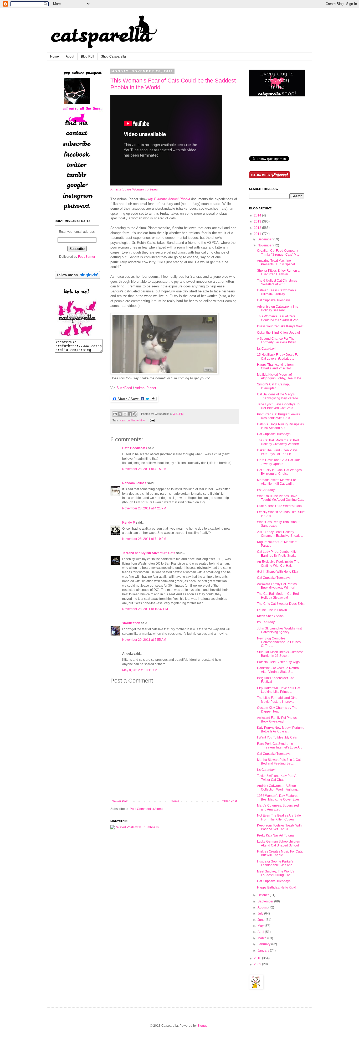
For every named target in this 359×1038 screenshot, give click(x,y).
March (262, 938)
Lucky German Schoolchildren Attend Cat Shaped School (278, 843)
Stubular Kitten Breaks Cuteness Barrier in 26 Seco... (280, 654)
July (260, 913)
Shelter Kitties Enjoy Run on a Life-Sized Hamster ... (278, 272)
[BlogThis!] (119, 414)
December (265, 239)
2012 (257, 228)
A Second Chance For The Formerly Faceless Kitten (276, 340)
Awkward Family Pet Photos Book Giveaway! (277, 719)
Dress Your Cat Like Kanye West (280, 326)
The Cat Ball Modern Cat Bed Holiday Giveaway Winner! (278, 442)
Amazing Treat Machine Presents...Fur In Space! (276, 262)
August (263, 907)
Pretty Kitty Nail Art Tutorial (276, 835)
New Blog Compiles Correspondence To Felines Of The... (279, 642)
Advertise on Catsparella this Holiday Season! (277, 308)
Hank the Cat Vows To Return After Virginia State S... (278, 670)
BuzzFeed (124, 388)
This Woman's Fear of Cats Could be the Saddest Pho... (279, 318)
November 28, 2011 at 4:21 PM (144, 508)
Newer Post (120, 801)
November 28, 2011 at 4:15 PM (144, 469)
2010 (257, 958)
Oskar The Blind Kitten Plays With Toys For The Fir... (277, 452)
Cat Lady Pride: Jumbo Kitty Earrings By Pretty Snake (276, 553)
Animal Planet (145, 388)
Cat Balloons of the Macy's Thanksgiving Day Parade (277, 396)
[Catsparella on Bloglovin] (77, 278)
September (265, 901)
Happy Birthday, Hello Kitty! (276, 887)
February (264, 944)
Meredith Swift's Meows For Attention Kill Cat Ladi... (276, 482)
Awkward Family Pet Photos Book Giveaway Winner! (277, 586)
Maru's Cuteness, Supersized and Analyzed (278, 807)
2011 (257, 234)
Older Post (229, 801)
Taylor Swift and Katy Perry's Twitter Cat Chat (277, 777)
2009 (257, 964)
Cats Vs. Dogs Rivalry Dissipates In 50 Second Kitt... (280, 426)
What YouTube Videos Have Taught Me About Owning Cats (280, 498)
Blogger (202, 1025)
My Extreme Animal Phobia (169, 199)
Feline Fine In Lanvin (272, 610)
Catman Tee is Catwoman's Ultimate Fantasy (276, 292)
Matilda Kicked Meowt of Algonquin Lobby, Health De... (280, 376)
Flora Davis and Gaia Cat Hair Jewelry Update (278, 462)
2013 (257, 221)
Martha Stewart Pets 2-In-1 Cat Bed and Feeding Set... (279, 761)
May (261, 926)
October (263, 895)
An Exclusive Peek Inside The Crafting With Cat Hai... (278, 563)
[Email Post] (151, 420)
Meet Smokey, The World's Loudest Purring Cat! (276, 873)
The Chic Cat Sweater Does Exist (280, 604)
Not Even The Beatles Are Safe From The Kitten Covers (279, 817)
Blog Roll (87, 56)
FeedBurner (86, 257)
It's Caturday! (266, 348)
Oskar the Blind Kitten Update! (278, 332)
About (70, 56)
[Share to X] (124, 414)
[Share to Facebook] (129, 414)
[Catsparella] (77, 337)
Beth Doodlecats (134, 448)
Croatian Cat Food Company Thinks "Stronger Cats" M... (278, 252)
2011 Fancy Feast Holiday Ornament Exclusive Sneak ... (280, 534)
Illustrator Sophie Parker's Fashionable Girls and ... (276, 863)
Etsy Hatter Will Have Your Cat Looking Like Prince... (278, 690)
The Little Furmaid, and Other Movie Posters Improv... (278, 699)
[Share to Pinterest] (134, 414)
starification (131, 623)
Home (54, 56)
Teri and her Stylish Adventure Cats (149, 553)
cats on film (127, 420)
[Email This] (114, 414)
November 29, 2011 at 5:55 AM (144, 640)
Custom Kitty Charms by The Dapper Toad (277, 709)
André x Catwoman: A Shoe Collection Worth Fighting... (278, 787)
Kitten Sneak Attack (270, 616)
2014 (257, 215)
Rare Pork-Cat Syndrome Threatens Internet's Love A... (279, 745)
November (265, 245)
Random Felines (134, 483)
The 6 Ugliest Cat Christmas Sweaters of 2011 (277, 282)
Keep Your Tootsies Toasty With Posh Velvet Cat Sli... (279, 827)
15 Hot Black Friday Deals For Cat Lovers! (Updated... (278, 356)
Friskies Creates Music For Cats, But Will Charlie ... (280, 853)
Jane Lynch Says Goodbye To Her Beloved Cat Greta (278, 406)
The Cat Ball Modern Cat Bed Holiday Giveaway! (278, 595)
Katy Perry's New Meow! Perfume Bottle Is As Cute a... (280, 729)
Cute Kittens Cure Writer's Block (279, 506)
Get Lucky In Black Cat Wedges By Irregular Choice (279, 472)
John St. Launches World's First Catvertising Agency (279, 630)
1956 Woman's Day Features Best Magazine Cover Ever (278, 797)
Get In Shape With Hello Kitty (277, 572)
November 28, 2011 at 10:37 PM (145, 609)
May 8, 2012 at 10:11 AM (139, 670)
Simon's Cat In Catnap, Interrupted (273, 386)
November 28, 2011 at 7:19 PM (144, 539)
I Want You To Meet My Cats (277, 737)
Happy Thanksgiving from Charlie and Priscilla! (275, 366)
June (261, 920)
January (263, 950)
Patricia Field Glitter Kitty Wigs (278, 662)
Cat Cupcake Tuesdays (273, 300)
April (261, 932)
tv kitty (140, 420)
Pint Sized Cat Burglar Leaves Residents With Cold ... (278, 416)
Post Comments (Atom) (146, 809)
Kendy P (128, 522)
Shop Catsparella (113, 56)
